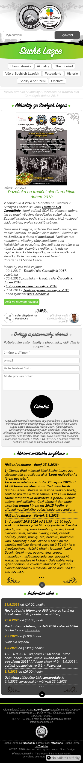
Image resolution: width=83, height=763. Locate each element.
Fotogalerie (53, 73)
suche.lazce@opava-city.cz (55, 718)
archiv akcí (50, 743)
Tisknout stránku (44, 753)
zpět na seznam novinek (21, 301)
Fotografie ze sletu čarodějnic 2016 (31, 286)
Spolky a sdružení (33, 81)
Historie (72, 73)
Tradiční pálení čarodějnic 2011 (46, 290)
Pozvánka (32, 630)
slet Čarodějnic (38, 294)
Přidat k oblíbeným (22, 753)
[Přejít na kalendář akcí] (42, 694)
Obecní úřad (64, 66)
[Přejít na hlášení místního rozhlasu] (42, 585)
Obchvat (57, 81)
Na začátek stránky (66, 758)
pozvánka (11, 274)
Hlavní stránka (20, 66)
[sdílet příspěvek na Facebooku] (9, 322)
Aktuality (43, 66)
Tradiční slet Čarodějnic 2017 (45, 271)
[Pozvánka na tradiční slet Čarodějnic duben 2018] (41, 149)
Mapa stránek (63, 753)
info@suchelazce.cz (41, 721)
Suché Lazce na (20, 743)
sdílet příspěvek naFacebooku (26, 317)
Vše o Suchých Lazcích (22, 73)
